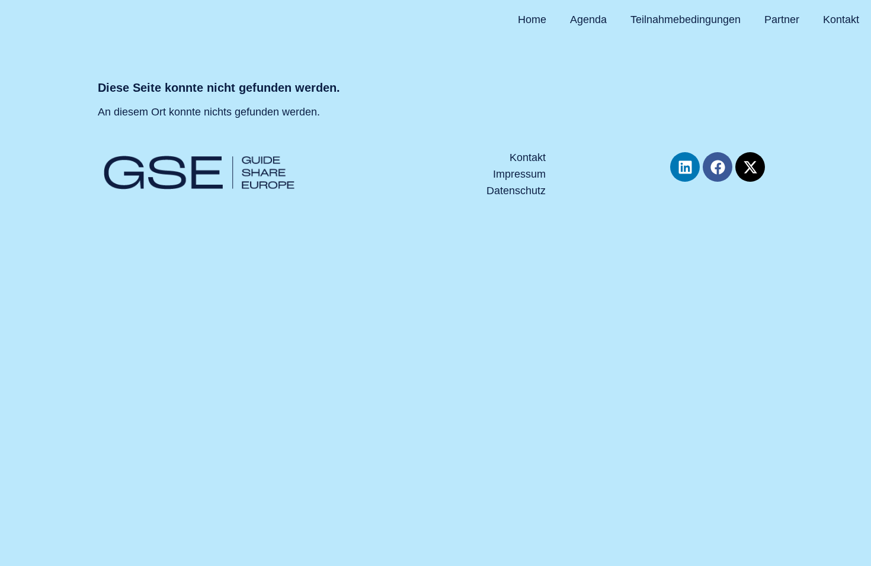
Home (532, 19)
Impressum (519, 174)
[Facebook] (717, 167)
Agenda (588, 19)
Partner (781, 19)
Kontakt (841, 19)
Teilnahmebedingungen (685, 19)
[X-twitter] (750, 167)
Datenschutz (516, 191)
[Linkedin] (685, 167)
